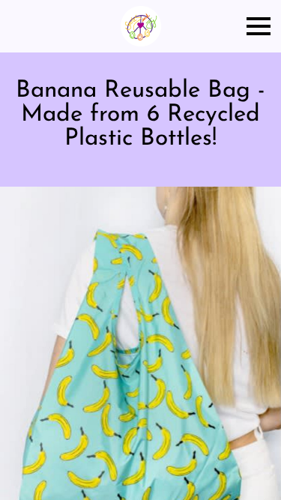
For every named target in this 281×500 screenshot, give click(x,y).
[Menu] (259, 26)
